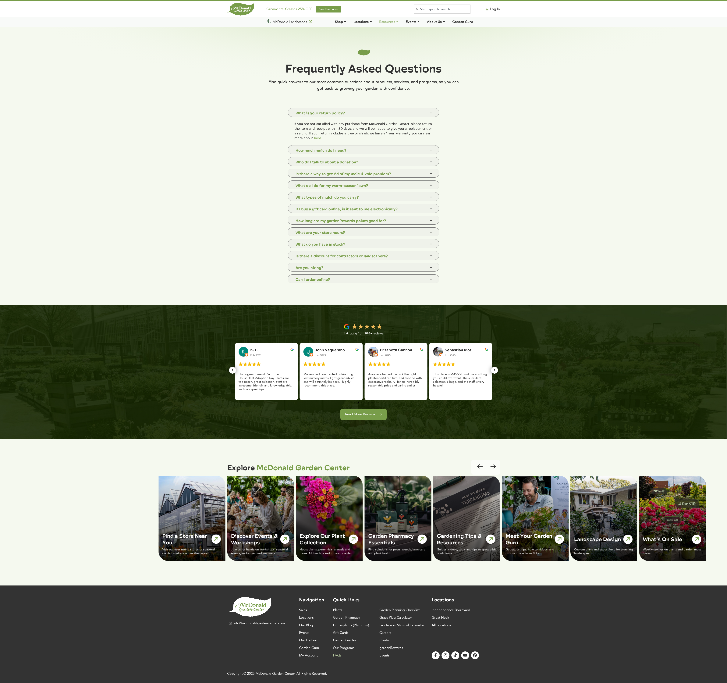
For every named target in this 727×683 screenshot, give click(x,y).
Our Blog (306, 625)
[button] (232, 370)
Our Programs (343, 648)
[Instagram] (445, 655)
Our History (308, 640)
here (317, 138)
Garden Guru (309, 648)
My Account (308, 655)
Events (304, 632)
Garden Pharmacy (346, 617)
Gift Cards (341, 632)
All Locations (441, 625)
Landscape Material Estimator (401, 625)
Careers (385, 632)
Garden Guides (344, 640)
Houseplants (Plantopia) (351, 625)
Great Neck (440, 617)
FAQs (337, 655)
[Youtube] (465, 655)
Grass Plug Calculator (395, 617)
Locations (306, 617)
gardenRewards (391, 648)
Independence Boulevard (451, 610)
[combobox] (442, 9)
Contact (385, 640)
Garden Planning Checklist (399, 610)
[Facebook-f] (436, 655)
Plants (337, 610)
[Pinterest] (475, 655)
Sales (303, 610)
